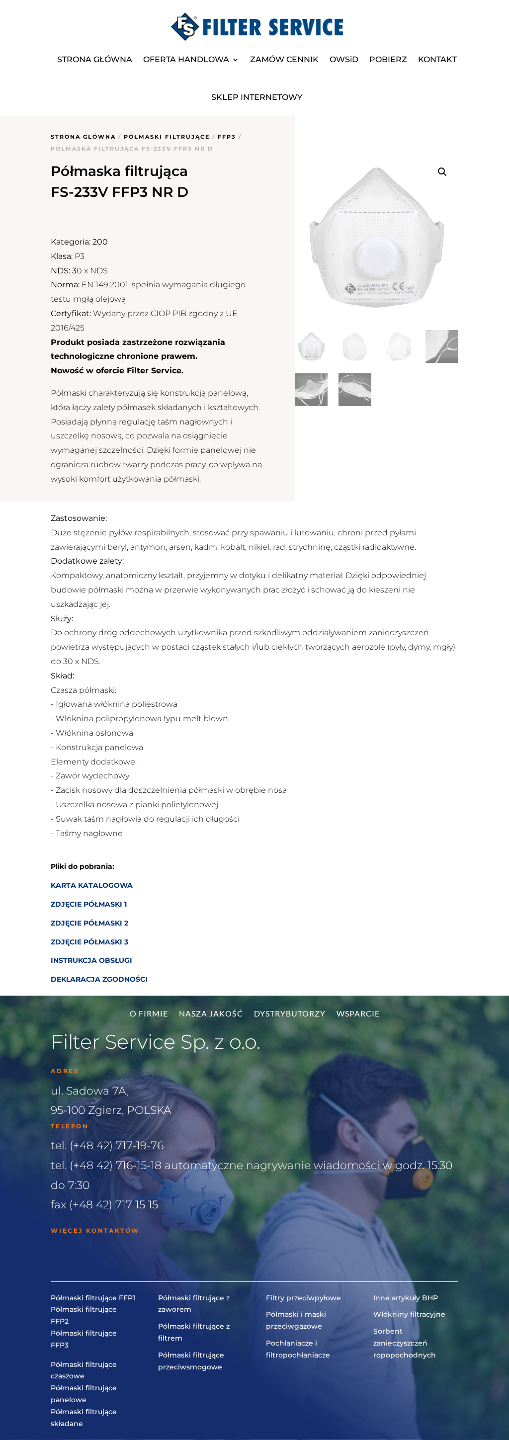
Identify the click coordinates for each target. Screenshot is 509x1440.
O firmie (149, 1014)
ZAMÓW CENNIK (284, 59)
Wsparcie (358, 1014)
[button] (442, 172)
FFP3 (227, 136)
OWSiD (344, 59)
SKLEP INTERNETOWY (256, 97)
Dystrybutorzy (290, 1014)
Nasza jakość (211, 1014)
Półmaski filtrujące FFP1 (93, 1297)
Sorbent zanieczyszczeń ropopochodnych (404, 1343)
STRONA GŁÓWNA (94, 59)
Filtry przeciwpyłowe (303, 1297)
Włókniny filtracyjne (409, 1314)
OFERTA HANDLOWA (186, 59)
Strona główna (83, 136)
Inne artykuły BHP (405, 1297)
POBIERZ (388, 59)
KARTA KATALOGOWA (92, 885)
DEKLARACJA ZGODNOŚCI (99, 979)
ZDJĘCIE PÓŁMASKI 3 (89, 941)
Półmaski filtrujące (167, 136)
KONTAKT (437, 59)
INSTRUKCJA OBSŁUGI (91, 960)
